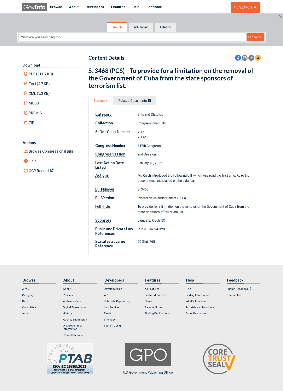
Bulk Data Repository (117, 301)
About (67, 288)
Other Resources (196, 313)
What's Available (196, 301)
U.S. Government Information (73, 327)
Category (28, 295)
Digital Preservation (75, 307)
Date (25, 301)
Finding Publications (157, 313)
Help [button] (135, 7)
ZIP (31, 122)
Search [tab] (117, 27)
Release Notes (153, 307)
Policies (68, 295)
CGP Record (39, 171)
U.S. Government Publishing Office (148, 372)
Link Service (111, 307)
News (148, 301)
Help (32, 161)
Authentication (72, 301)
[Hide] (280, 16)
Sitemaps (110, 319)
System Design (113, 325)
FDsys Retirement (74, 335)
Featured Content (155, 295)
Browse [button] (56, 7)
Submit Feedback (237, 288)
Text (39, 83)
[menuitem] (56, 7)
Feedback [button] (154, 7)
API (106, 295)
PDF (41, 74)
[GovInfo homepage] (34, 7)
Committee (29, 307)
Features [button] (118, 7)
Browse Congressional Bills (51, 151)
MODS (34, 103)
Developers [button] (95, 7)
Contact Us (234, 295)
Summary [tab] (100, 101)
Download (31, 65)
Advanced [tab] (141, 27)
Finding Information (197, 295)
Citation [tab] (165, 27)
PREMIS (35, 113)
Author (26, 313)
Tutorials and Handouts (200, 307)
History (67, 313)
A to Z (26, 288)
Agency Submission (75, 319)
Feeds (107, 313)
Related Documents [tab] (133, 101)
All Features (152, 288)
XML (39, 93)
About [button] (74, 7)
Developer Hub (113, 288)
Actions (29, 142)
